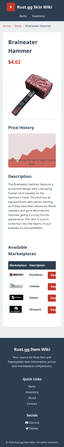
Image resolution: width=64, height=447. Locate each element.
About (32, 398)
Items (23, 16)
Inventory (38, 16)
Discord (33, 422)
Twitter (33, 428)
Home (7, 26)
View (54, 275)
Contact (32, 404)
